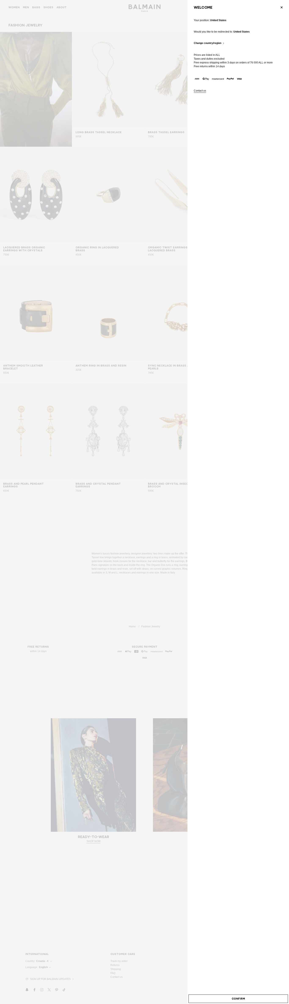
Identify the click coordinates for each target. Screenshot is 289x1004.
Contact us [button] (200, 90)
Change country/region (207, 43)
